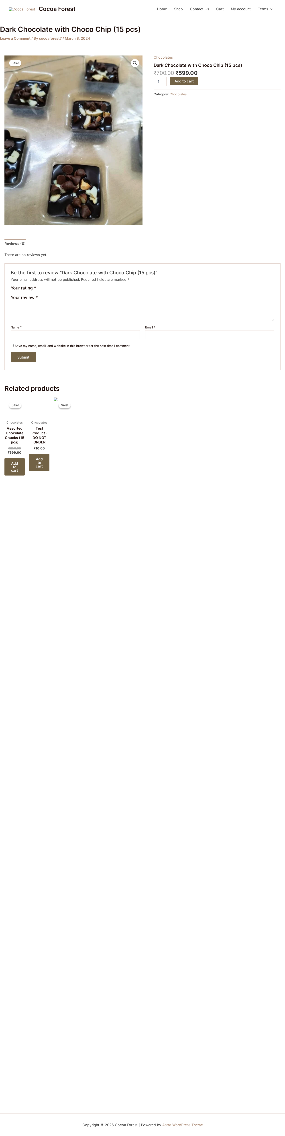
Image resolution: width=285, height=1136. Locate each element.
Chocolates (163, 57)
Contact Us (199, 9)
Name (16, 327)
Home (162, 9)
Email (150, 327)
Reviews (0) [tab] (15, 243)
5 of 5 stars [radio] (62, 289)
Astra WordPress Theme (182, 1125)
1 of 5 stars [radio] (40, 289)
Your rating (23, 288)
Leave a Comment (15, 38)
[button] (270, 9)
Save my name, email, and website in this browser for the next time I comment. (72, 346)
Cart (220, 9)
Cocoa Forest (57, 8)
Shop (178, 9)
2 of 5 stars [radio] (46, 289)
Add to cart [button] (14, 467)
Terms (263, 9)
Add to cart (184, 81)
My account (241, 9)
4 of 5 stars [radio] (56, 289)
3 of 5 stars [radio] (51, 289)
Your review (24, 297)
